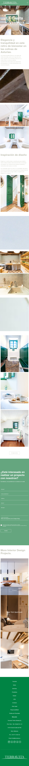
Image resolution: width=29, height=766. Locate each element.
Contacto (14, 702)
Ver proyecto (14, 590)
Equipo (14, 695)
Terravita (14, 681)
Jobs (14, 699)
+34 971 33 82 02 (15, 734)
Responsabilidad (14, 710)
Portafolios (14, 692)
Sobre (14, 685)
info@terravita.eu (16, 738)
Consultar (6, 530)
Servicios (14, 688)
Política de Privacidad (14, 713)
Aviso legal (14, 706)
